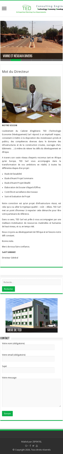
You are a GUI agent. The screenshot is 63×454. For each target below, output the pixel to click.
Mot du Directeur (15, 72)
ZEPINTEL (37, 441)
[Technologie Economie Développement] (31, 8)
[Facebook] (30, 446)
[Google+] (27, 446)
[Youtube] (36, 446)
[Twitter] (33, 446)
